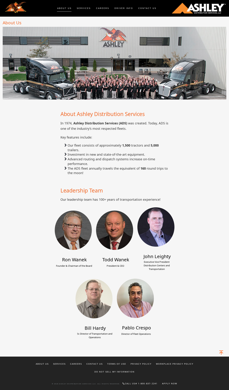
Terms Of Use (116, 364)
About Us (42, 364)
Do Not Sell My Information (114, 372)
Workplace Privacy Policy (174, 364)
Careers (76, 364)
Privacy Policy (141, 364)
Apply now (169, 383)
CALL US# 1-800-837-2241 (141, 383)
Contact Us (94, 364)
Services (59, 364)
